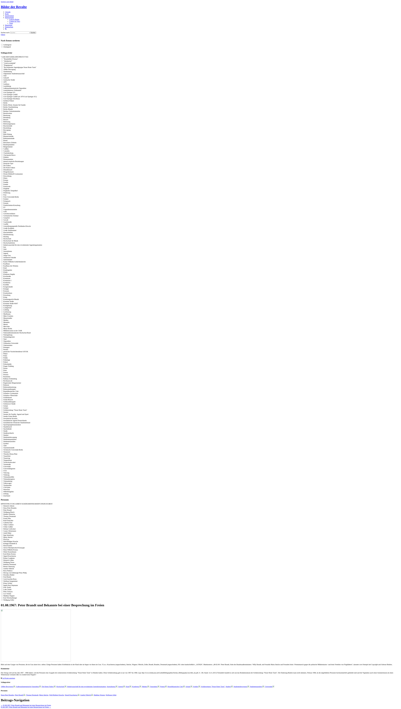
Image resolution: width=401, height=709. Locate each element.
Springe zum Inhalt (7, 2)
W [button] (26, 57)
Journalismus (111, 686)
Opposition (153, 686)
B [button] (4, 57)
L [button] (14, 57)
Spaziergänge (9, 16)
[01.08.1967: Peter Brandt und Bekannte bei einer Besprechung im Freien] (36, 661)
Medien (144, 686)
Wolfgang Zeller (111, 695)
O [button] (18, 57)
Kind (127, 686)
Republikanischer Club (175, 686)
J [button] (12, 57)
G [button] (9, 57)
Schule (188, 686)
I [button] (16, 504)
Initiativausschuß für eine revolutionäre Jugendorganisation (86, 686)
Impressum (8, 25)
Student (228, 686)
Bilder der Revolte (14, 7)
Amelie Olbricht (85, 695)
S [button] (21, 57)
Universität (268, 686)
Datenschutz (9, 27)
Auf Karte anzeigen (8, 678)
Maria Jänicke (43, 695)
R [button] (20, 57)
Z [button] (27, 57)
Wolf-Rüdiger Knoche (56, 695)
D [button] (6, 57)
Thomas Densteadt (32, 695)
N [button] (17, 57)
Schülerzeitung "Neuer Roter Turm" (213, 686)
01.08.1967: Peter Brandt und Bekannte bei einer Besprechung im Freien (26, 705)
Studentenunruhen (256, 686)
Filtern (3, 35)
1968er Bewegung (7, 686)
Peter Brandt (19, 695)
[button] (21, 504)
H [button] (11, 57)
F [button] (8, 57)
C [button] (5, 57)
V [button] (25, 57)
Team (11, 23)
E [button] (7, 57)
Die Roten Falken (47, 686)
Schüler (195, 686)
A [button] (3, 57)
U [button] (23, 57)
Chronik (7, 12)
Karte (7, 14)
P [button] (19, 57)
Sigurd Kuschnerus (71, 695)
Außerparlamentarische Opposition (27, 686)
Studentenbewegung (240, 686)
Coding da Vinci (14, 21)
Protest (162, 686)
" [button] (1, 57)
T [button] (22, 57)
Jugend (120, 686)
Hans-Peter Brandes (7, 695)
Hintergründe (9, 17)
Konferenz (135, 686)
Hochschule (60, 686)
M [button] (16, 57)
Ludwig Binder (14, 19)
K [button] (13, 57)
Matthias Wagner (99, 695)
